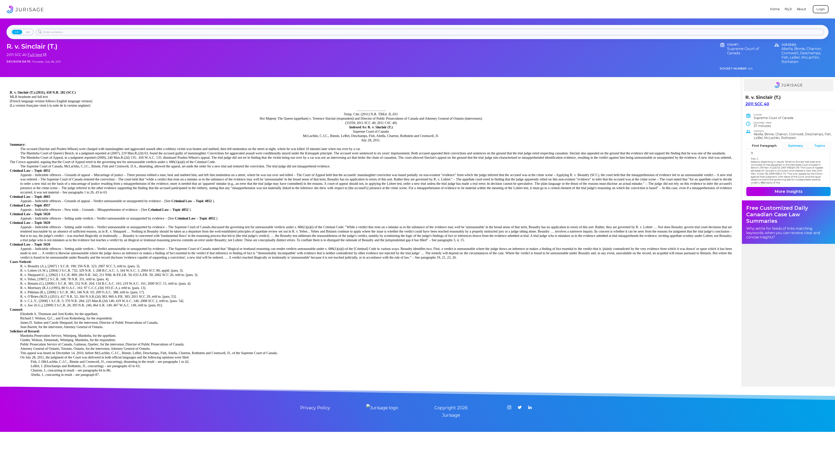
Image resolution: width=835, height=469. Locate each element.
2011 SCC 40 (757, 104)
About (801, 9)
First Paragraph (764, 146)
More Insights (789, 191)
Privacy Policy (315, 407)
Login (820, 9)
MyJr (788, 9)
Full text (35, 55)
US (27, 32)
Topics (819, 146)
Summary (795, 146)
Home (775, 9)
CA (17, 32)
